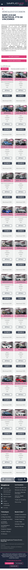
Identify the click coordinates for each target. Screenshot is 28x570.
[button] (2, 4)
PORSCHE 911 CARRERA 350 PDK (20, 248)
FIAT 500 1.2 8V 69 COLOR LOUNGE (20, 79)
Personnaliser (13, 566)
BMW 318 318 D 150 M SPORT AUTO (7, 384)
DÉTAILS (7, 90)
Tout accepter (9, 563)
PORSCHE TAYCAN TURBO (7, 147)
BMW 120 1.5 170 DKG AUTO (21, 181)
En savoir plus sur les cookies (14, 560)
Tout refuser (19, 563)
